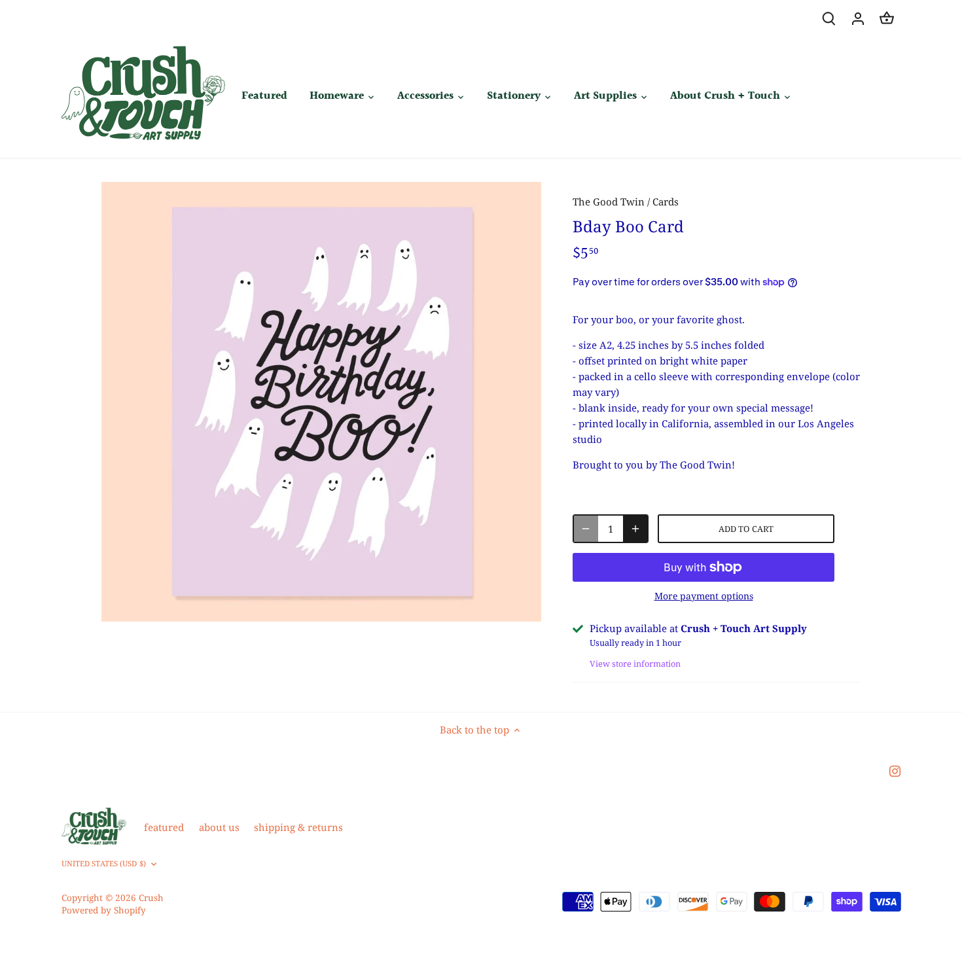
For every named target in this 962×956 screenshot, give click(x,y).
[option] (321, 402)
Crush (151, 898)
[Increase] (635, 528)
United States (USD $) (104, 863)
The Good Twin (609, 201)
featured (164, 827)
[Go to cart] (887, 18)
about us (219, 827)
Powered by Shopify (104, 910)
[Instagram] (894, 770)
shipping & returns (298, 827)
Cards (665, 201)
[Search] (829, 18)
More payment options (703, 596)
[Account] (858, 18)
